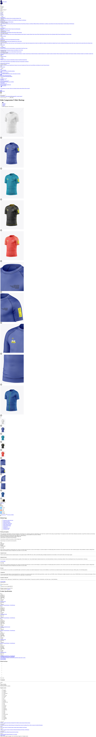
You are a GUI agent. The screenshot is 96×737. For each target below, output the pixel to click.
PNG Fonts (2, 41)
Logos (26, 48)
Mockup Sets (6, 20)
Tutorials (9, 727)
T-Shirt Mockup (2, 23)
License (1, 12)
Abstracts (4, 59)
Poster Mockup (23, 23)
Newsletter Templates (52, 53)
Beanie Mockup (60, 23)
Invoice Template (3, 53)
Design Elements (42, 34)
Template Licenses (3, 56)
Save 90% (2, 14)
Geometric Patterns (29, 34)
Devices (11, 18)
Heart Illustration (63, 34)
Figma (13, 32)
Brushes (4, 30)
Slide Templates (8, 53)
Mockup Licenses (3, 25)
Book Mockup (18, 23)
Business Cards (6, 48)
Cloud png (16, 65)
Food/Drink (20, 59)
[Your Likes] (1, 91)
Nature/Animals (5, 61)
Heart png (2, 65)
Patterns (9, 28)
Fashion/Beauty (12, 59)
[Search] (11, 97)
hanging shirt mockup (6, 522)
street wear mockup (6, 521)
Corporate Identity (18, 48)
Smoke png (39, 65)
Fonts (8, 722)
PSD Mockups (72, 23)
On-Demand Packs (17, 725)
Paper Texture (35, 34)
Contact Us (6, 727)
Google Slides (2, 51)
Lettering (5, 41)
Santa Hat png (11, 65)
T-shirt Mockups (12, 605)
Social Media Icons (8, 34)
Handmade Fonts (14, 41)
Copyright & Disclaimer (39, 725)
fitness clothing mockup (7, 524)
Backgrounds (18, 28)
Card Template (86, 53)
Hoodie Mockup (8, 23)
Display (18, 39)
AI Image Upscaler (3, 729)
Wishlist (17, 722)
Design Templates (11, 722)
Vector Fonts (9, 41)
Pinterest (7, 734)
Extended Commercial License (5, 626)
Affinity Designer (19, 32)
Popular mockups (27, 722)
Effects (38, 34)
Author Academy (14, 727)
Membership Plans (3, 725)
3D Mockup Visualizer (4, 21)
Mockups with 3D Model (13, 20)
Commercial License (3, 614)
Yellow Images (2, 735)
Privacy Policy (29, 725)
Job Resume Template (80, 53)
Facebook (2, 734)
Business (16, 59)
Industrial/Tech (24, 59)
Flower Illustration (53, 34)
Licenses (33, 725)
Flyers (24, 48)
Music (9, 61)
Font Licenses (2, 44)
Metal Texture (58, 34)
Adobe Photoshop (3, 32)
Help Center (2, 727)
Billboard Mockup (37, 23)
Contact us (8, 589)
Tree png (45, 65)
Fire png (8, 65)
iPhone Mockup (13, 23)
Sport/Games (18, 61)
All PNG (1, 58)
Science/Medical (12, 61)
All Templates (2, 47)
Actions (1, 30)
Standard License (3, 639)
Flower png (28, 65)
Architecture (27, 61)
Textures (12, 28)
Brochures (2, 48)
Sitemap (25, 727)
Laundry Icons (2, 34)
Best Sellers (2, 20)
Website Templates (59, 53)
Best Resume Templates (15, 53)
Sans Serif (3, 39)
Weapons (1, 59)
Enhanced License (3, 652)
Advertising (14, 18)
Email (22, 48)
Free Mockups (24, 20)
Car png (42, 65)
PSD (1, 28)
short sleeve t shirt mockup (7, 523)
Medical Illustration (18, 34)
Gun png (31, 65)
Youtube (5, 734)
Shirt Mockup (42, 23)
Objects (1, 63)
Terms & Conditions (24, 725)
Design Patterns (23, 34)
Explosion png (24, 65)
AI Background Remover (17, 729)
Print (20, 18)
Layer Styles (8, 30)
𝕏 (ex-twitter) (15, 734)
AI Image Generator (10, 729)
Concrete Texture (68, 34)
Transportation (22, 61)
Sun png (48, 65)
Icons (15, 28)
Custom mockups (10, 21)
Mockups (1, 605)
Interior (1, 61)
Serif (1, 39)
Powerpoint (7, 51)
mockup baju (5, 526)
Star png (5, 65)
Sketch (15, 32)
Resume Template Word (66, 53)
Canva (10, 51)
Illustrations (6, 28)
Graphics (5, 722)
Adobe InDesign (13, 51)
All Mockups (2, 17)
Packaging (4, 18)
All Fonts (1, 38)
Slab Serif (7, 39)
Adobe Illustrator (9, 32)
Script (10, 39)
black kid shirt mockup (7, 525)
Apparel (1, 18)
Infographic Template (37, 53)
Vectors (3, 28)
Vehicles (8, 18)
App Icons (13, 34)
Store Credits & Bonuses (10, 725)
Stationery (17, 18)
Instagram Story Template (45, 53)
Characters (8, 59)
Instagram (11, 734)
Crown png (19, 65)
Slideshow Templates (22, 53)
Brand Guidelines (19, 727)
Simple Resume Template (30, 53)
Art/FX (4, 63)
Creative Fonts (19, 41)
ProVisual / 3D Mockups (25, 729)
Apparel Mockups (6, 605)
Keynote (20, 51)
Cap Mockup (46, 23)
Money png (35, 65)
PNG (15, 722)
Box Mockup (56, 23)
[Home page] (2, 102)
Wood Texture (47, 34)
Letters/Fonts (7, 63)
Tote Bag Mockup (66, 23)
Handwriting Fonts (14, 39)
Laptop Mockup (51, 23)
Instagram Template (73, 53)
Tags (23, 727)
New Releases (19, 20)
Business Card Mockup (30, 23)
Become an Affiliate (10, 514)
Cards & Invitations (12, 48)
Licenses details (2, 561)
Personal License (3, 601)
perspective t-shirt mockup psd (8, 520)
